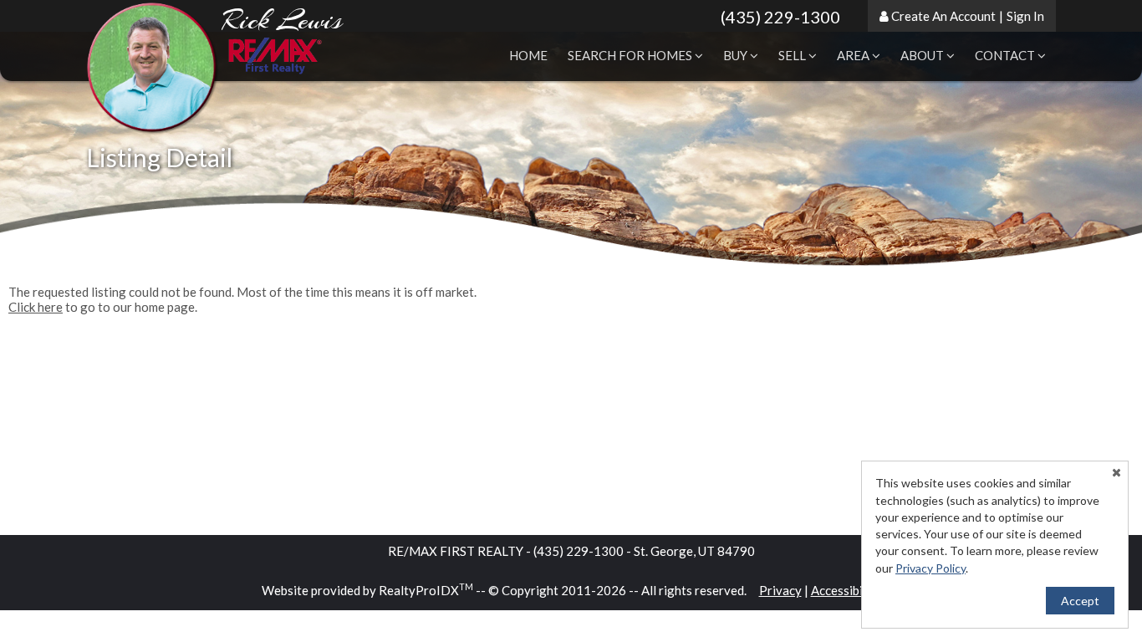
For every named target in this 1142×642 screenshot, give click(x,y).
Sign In (1025, 15)
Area (854, 55)
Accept (1080, 601)
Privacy (780, 590)
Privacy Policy (930, 568)
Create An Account (943, 15)
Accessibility (846, 590)
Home (528, 55)
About (923, 55)
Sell (793, 55)
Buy (736, 55)
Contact (1006, 55)
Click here (35, 306)
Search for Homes (631, 55)
